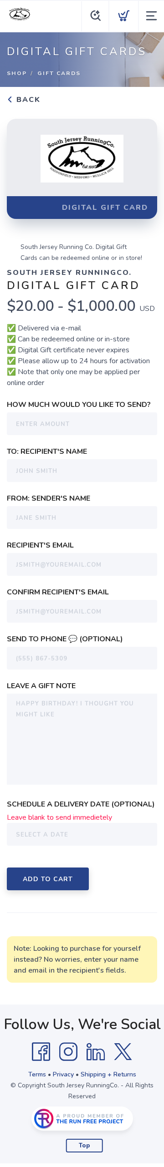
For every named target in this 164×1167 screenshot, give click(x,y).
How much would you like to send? (79, 405)
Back (27, 100)
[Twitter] (123, 1052)
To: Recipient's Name (47, 452)
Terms (37, 1074)
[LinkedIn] (95, 1052)
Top (84, 1146)
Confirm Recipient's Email (58, 592)
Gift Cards (59, 73)
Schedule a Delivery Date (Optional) (81, 804)
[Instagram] (68, 1052)
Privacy (63, 1074)
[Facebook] (41, 1052)
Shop (17, 73)
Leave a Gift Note (41, 686)
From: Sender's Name (48, 498)
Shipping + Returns (108, 1074)
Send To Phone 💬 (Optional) (65, 639)
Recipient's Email (40, 545)
